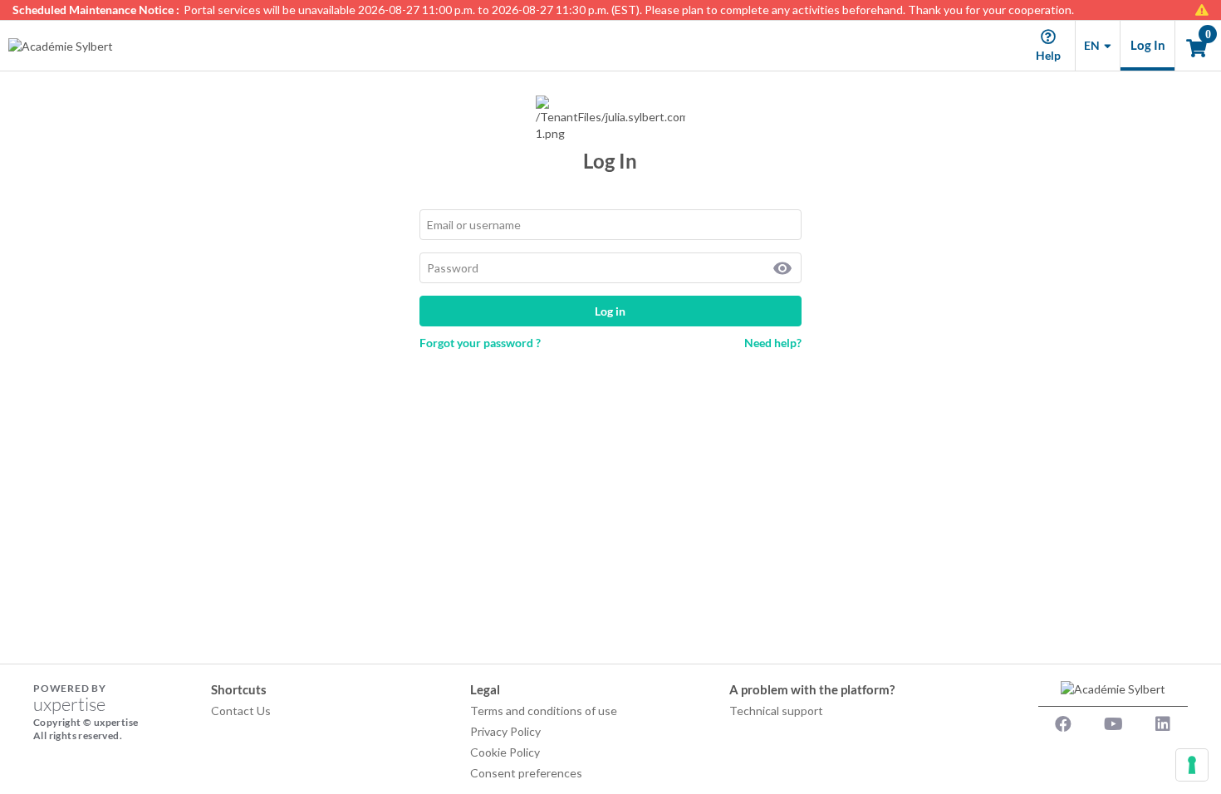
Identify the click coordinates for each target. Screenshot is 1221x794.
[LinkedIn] (1163, 724)
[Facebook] (1063, 724)
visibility (782, 268)
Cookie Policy (505, 752)
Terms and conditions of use (543, 710)
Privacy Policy (505, 731)
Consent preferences (526, 773)
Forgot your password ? (480, 343)
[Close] (1208, 10)
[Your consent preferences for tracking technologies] (1192, 765)
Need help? (773, 343)
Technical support (776, 710)
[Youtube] (1113, 724)
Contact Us (241, 710)
